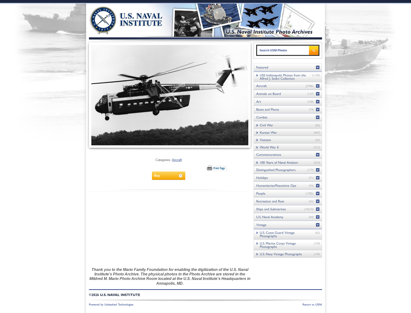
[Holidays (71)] (288, 178)
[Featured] (288, 67)
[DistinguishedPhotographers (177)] (288, 170)
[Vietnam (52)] (288, 139)
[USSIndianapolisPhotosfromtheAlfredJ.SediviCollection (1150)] (288, 76)
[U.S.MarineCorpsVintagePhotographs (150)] (288, 245)
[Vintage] (288, 225)
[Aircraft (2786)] (288, 86)
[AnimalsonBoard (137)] (288, 94)
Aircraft (177, 160)
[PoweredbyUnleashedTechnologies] (111, 304)
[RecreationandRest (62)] (288, 201)
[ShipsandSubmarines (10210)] (288, 209)
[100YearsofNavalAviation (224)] (288, 162)
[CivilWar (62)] (288, 125)
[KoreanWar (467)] (288, 132)
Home (120, 20)
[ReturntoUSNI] (312, 304)
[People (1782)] (288, 193)
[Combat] (288, 117)
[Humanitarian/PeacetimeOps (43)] (288, 186)
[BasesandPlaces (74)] (288, 109)
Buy (157, 175)
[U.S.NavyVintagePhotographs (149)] (288, 254)
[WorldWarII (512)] (288, 147)
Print (217, 168)
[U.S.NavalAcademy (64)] (288, 217)
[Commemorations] (288, 155)
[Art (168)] (288, 102)
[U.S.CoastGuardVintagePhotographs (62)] (288, 234)
